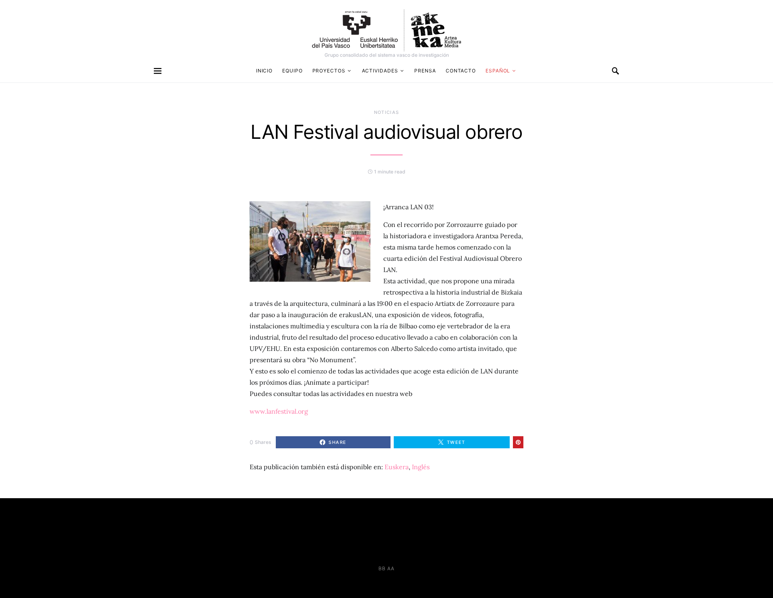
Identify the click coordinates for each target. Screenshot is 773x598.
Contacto (461, 71)
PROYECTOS (328, 71)
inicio (264, 71)
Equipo (292, 71)
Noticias (386, 112)
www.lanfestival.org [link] (279, 411)
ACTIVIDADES (380, 71)
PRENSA (425, 71)
